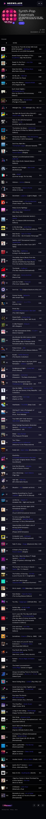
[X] (38, 805)
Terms (16, 809)
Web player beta (5, 809)
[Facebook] (34, 805)
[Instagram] (42, 805)
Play (21, 23)
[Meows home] (16, 805)
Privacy (12, 809)
